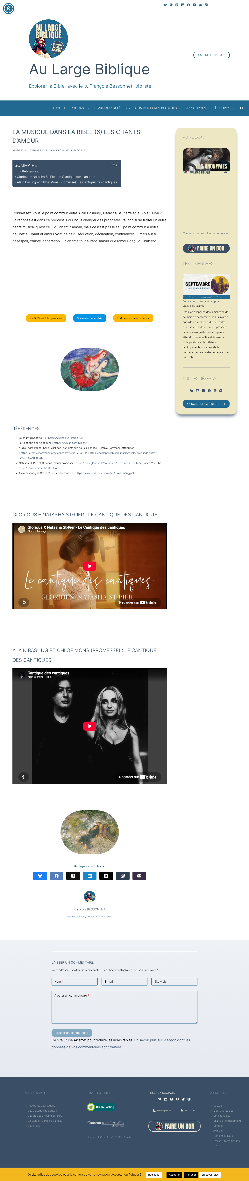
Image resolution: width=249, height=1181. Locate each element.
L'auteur (218, 1105)
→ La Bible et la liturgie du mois (43, 1120)
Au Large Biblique (89, 69)
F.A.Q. (216, 1145)
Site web (160, 981)
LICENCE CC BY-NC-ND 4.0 (114, 1137)
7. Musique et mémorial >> (133, 318)
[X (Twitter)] (106, 876)
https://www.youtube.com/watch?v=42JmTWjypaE (105, 473)
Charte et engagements (227, 1120)
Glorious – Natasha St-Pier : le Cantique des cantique (56, 177)
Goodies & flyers (223, 1135)
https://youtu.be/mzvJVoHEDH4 (38, 468)
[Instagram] (176, 4)
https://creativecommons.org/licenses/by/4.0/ (48, 452)
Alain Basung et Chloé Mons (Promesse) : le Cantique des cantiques (67, 182)
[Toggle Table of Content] (112, 165)
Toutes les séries (193, 233)
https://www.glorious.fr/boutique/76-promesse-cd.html (108, 463)
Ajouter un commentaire (71, 995)
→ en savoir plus (103, 916)
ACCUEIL (59, 108)
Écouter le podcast (217, 233)
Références (30, 171)
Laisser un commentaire (72, 1033)
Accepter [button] (174, 1174)
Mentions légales (223, 1110)
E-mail (109, 981)
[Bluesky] (165, 4)
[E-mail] (200, 4)
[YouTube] (194, 4)
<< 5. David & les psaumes (46, 318)
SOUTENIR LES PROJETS (211, 54)
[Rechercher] (241, 108)
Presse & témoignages (226, 1140)
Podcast (79, 150)
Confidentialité (222, 1115)
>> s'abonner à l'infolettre (206, 403)
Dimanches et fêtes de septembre (203, 301)
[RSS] (206, 4)
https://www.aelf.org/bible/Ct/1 (71, 442)
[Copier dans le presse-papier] (123, 876)
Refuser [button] (191, 1174)
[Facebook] (188, 4)
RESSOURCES (195, 108)
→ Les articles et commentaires (43, 1115)
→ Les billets (32, 1125)
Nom (58, 981)
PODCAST (78, 108)
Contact (218, 1125)
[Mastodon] (171, 4)
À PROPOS (222, 108)
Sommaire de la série (89, 318)
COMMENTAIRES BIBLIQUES (156, 108)
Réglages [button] (153, 1174)
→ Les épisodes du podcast (41, 1110)
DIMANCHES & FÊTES (110, 108)
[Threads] (73, 876)
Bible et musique (62, 150)
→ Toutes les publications (40, 1105)
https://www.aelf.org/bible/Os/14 (67, 437)
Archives (218, 1130)
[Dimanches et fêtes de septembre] (206, 286)
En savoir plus (210, 1174)
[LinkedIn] (182, 4)
